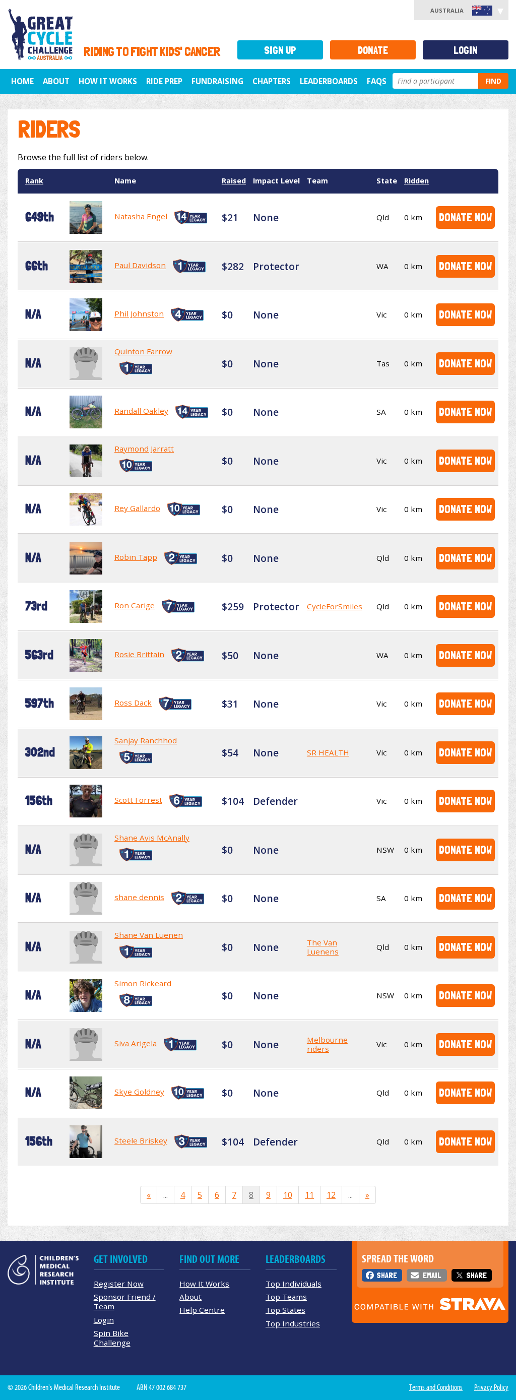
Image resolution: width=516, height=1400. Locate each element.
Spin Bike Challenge (112, 1338)
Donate (373, 50)
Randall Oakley (141, 411)
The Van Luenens (323, 947)
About (56, 81)
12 (331, 1194)
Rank (34, 180)
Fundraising (217, 81)
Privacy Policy (491, 1387)
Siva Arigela (135, 1043)
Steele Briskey (140, 1140)
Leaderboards (329, 81)
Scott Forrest (138, 800)
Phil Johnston (139, 313)
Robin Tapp (135, 557)
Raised (234, 180)
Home (22, 81)
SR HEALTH (328, 752)
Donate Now (465, 217)
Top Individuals (293, 1284)
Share (386, 1275)
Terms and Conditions (436, 1387)
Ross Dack (133, 702)
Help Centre (202, 1310)
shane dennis (139, 897)
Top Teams (286, 1297)
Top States (285, 1310)
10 (287, 1194)
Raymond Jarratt (144, 448)
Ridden (416, 180)
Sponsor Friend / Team (125, 1301)
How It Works (204, 1284)
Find (493, 81)
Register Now (119, 1284)
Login (466, 50)
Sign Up (280, 50)
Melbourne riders (327, 1044)
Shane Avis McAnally (151, 838)
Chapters (271, 81)
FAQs (376, 81)
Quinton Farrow (143, 351)
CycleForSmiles (334, 606)
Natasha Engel (140, 216)
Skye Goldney (139, 1092)
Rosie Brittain (139, 654)
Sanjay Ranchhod (145, 740)
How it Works (108, 81)
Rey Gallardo (137, 508)
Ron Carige (134, 605)
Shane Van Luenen (148, 935)
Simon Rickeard (142, 983)
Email (432, 1275)
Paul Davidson (140, 265)
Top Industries (293, 1323)
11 (309, 1194)
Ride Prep (164, 81)
